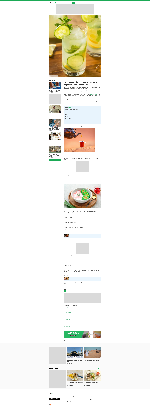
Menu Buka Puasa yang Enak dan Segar (71, 124)
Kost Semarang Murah (67, 338)
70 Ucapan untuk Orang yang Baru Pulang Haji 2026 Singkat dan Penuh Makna (74, 379)
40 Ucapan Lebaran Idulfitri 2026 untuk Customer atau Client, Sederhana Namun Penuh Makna (54, 115)
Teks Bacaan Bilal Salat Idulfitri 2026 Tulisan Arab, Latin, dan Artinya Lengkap (55, 142)
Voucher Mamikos (82, 1)
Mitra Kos (87, 1)
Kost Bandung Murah (67, 331)
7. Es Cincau (67, 137)
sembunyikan (70, 123)
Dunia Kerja (99, 1)
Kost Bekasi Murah (67, 345)
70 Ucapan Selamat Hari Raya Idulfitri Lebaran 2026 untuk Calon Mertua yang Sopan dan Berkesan (54, 128)
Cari (73, 1)
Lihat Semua (99, 363)
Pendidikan (95, 1)
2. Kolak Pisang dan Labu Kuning (70, 128)
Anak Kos (91, 1)
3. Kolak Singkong (68, 130)
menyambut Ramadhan (94, 94)
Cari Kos (78, 1)
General (55, 92)
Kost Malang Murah (67, 340)
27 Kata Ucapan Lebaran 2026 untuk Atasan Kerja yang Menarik (54, 91)
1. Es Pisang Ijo (67, 126)
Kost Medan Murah (67, 347)
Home (64, 79)
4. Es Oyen (66, 132)
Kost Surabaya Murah (67, 335)
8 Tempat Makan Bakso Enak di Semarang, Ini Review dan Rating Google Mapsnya (91, 403)
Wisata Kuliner (73, 405)
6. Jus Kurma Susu (68, 135)
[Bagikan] (81, 91)
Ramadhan (70, 79)
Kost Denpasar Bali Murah (68, 333)
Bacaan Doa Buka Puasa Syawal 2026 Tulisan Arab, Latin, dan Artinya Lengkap (55, 155)
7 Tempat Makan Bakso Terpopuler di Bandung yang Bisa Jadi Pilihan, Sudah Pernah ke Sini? (75, 403)
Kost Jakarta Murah (67, 328)
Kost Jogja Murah (67, 326)
